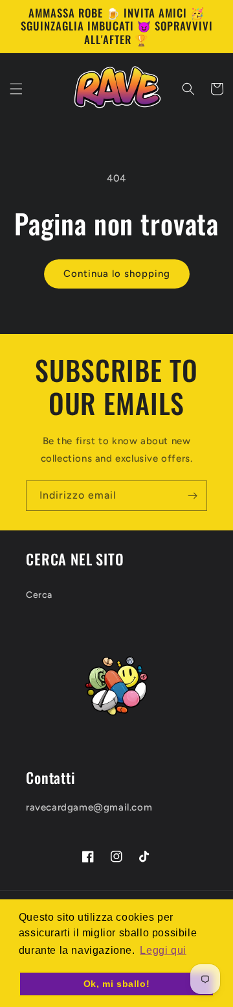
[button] (16, 89)
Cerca (39, 594)
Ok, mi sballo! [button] (116, 983)
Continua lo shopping (116, 273)
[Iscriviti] (192, 495)
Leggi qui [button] (163, 950)
